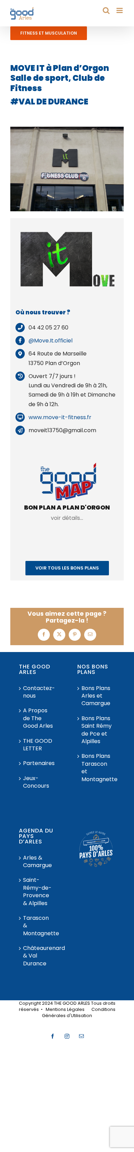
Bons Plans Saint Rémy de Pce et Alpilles (96, 730)
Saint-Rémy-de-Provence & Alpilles (37, 891)
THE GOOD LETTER (37, 744)
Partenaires (38, 763)
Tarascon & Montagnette (38, 925)
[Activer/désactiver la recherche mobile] (106, 10)
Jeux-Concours (36, 782)
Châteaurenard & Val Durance (38, 955)
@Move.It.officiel (50, 341)
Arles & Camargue (37, 861)
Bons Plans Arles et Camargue (95, 696)
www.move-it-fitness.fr (60, 417)
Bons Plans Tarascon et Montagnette (96, 767)
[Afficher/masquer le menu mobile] (120, 10)
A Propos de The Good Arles (38, 718)
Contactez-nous (38, 692)
